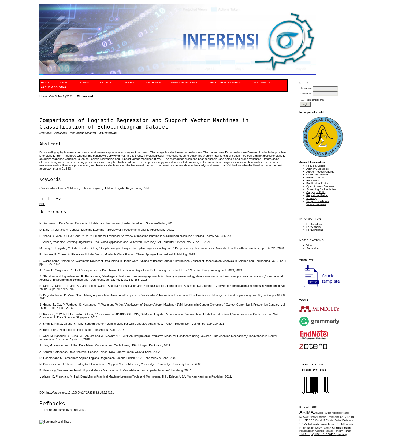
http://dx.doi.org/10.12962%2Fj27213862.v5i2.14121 (80, 392)
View (309, 245)
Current (129, 82)
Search (105, 82)
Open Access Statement (321, 186)
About (65, 82)
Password (306, 93)
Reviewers (312, 180)
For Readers (314, 223)
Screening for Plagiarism (321, 189)
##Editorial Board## (225, 82)
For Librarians (314, 229)
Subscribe (312, 248)
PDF (42, 204)
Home (45, 82)
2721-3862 (319, 370)
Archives (153, 82)
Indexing (311, 198)
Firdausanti (85, 96)
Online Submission (317, 174)
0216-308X (317, 364)
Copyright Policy (316, 192)
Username (306, 88)
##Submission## (53, 87)
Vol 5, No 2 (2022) (62, 96)
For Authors (313, 226)
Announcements (184, 82)
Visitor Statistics (316, 204)
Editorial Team (315, 177)
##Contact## (262, 82)
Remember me (315, 99)
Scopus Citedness (317, 201)
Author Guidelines (317, 168)
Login (85, 82)
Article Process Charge (320, 171)
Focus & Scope (315, 165)
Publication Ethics (317, 183)
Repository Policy (317, 195)
